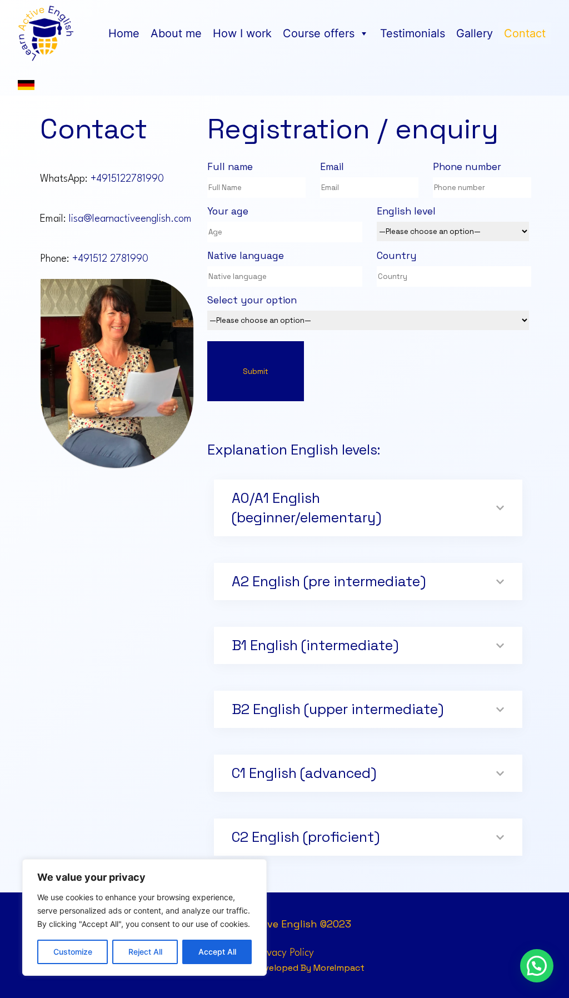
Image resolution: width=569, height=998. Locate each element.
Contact (525, 33)
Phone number (467, 167)
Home (123, 33)
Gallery (474, 33)
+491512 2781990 (110, 259)
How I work (242, 33)
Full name (230, 167)
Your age (227, 211)
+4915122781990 (127, 179)
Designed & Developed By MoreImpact (284, 968)
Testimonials (412, 33)
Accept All (217, 951)
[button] (536, 965)
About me (176, 33)
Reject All (145, 951)
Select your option (252, 300)
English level (406, 211)
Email (332, 167)
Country (397, 256)
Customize (72, 951)
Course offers (319, 33)
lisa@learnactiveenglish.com (130, 219)
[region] (144, 917)
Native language (245, 256)
